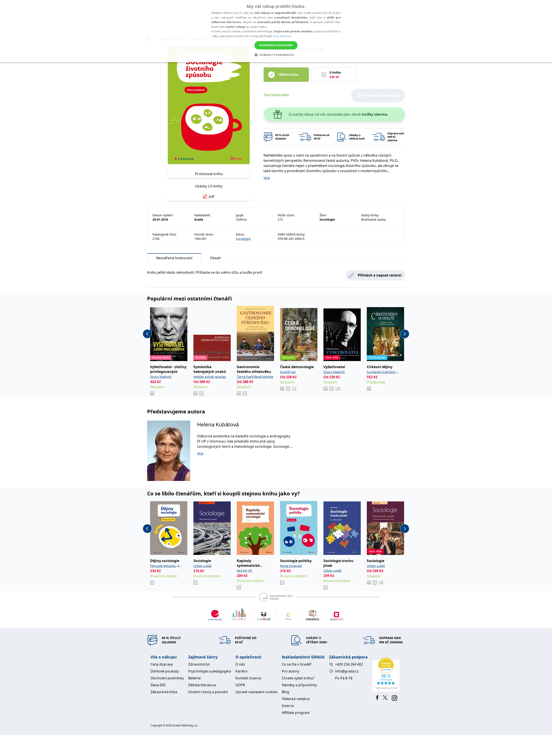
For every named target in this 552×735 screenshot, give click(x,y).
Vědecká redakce (296, 698)
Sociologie (243, 239)
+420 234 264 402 (349, 664)
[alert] (276, 31)
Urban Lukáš (202, 566)
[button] (276, 55)
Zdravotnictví (199, 664)
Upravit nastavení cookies (256, 691)
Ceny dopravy (162, 664)
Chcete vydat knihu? (298, 678)
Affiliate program (296, 712)
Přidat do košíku (382, 95)
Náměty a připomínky (299, 685)
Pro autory (290, 671)
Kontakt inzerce (248, 678)
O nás (240, 664)
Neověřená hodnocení (174, 258)
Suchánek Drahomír (381, 372)
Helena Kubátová (218, 424)
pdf (211, 196)
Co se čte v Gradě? (297, 664)
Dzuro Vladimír (161, 377)
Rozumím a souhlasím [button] (276, 45)
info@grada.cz (347, 671)
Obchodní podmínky (167, 678)
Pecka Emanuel (291, 566)
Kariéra (241, 671)
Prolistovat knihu (209, 173)
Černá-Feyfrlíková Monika (255, 377)
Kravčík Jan (288, 372)
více (266, 177)
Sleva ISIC (158, 685)
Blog (285, 691)
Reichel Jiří (244, 571)
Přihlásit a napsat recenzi (379, 275)
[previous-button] (147, 333)
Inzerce (288, 705)
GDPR (240, 685)
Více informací (282, 36)
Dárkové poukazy (165, 671)
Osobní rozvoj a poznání (208, 691)
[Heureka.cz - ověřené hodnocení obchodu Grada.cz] (386, 674)
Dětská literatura (202, 685)
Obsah (215, 258)
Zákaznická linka (164, 691)
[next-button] (404, 333)
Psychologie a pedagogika (209, 671)
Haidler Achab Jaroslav (209, 377)
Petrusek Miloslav (162, 566)
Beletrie (194, 678)
